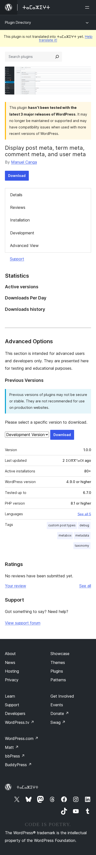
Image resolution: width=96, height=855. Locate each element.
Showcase (59, 653)
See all (85, 585)
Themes (57, 662)
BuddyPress (18, 764)
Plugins (56, 671)
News (10, 662)
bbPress (15, 756)
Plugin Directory (18, 22)
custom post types (62, 525)
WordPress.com (21, 738)
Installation (20, 220)
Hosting (12, 671)
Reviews (17, 207)
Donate (59, 713)
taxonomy (82, 545)
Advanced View (24, 245)
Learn (10, 696)
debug (84, 525)
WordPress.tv (19, 722)
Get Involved (62, 696)
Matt (12, 747)
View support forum (22, 622)
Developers (15, 713)
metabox (65, 535)
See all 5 (84, 514)
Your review (15, 585)
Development (22, 232)
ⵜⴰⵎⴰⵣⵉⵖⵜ (27, 787)
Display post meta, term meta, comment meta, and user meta (45, 151)
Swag (57, 722)
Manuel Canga (24, 162)
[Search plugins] (57, 57)
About (10, 653)
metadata (82, 535)
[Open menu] (88, 7)
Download (17, 175)
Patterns (58, 679)
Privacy (11, 679)
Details (16, 194)
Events (56, 704)
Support (17, 258)
